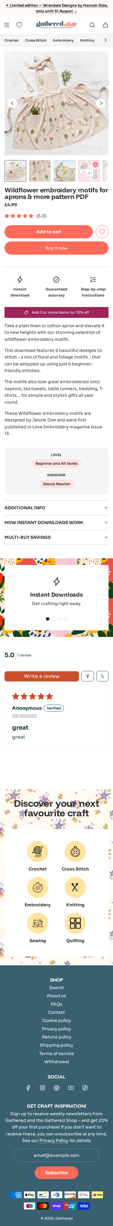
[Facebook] (28, 1087)
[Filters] (87, 676)
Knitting (87, 40)
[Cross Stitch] (75, 851)
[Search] (92, 25)
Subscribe (56, 1172)
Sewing (38, 940)
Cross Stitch (35, 40)
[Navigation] (6, 25)
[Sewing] (37, 923)
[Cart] (105, 25)
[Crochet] (37, 851)
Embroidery (63, 40)
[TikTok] (85, 1087)
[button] (105, 40)
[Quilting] (75, 923)
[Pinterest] (56, 1087)
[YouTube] (70, 1087)
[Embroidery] (37, 887)
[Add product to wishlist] (102, 231)
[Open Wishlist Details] (19, 25)
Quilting (75, 940)
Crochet (12, 40)
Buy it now (56, 248)
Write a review (42, 676)
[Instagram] (42, 1087)
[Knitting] (75, 887)
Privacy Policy (53, 1140)
